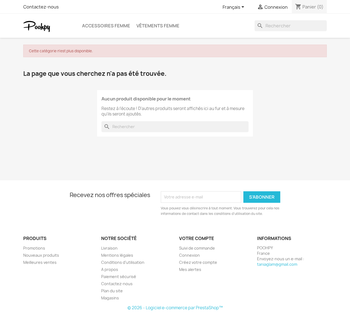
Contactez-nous (41, 7)
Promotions (34, 248)
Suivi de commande (197, 248)
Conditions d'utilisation (122, 262)
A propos (109, 269)
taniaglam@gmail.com (277, 264)
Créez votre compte (198, 262)
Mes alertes (190, 269)
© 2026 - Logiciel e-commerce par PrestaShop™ (175, 308)
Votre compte (196, 238)
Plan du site (112, 290)
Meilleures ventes (40, 262)
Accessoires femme (106, 26)
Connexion (189, 255)
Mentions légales (117, 255)
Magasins (110, 297)
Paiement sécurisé (118, 276)
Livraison (109, 248)
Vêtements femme (157, 26)
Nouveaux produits (41, 255)
